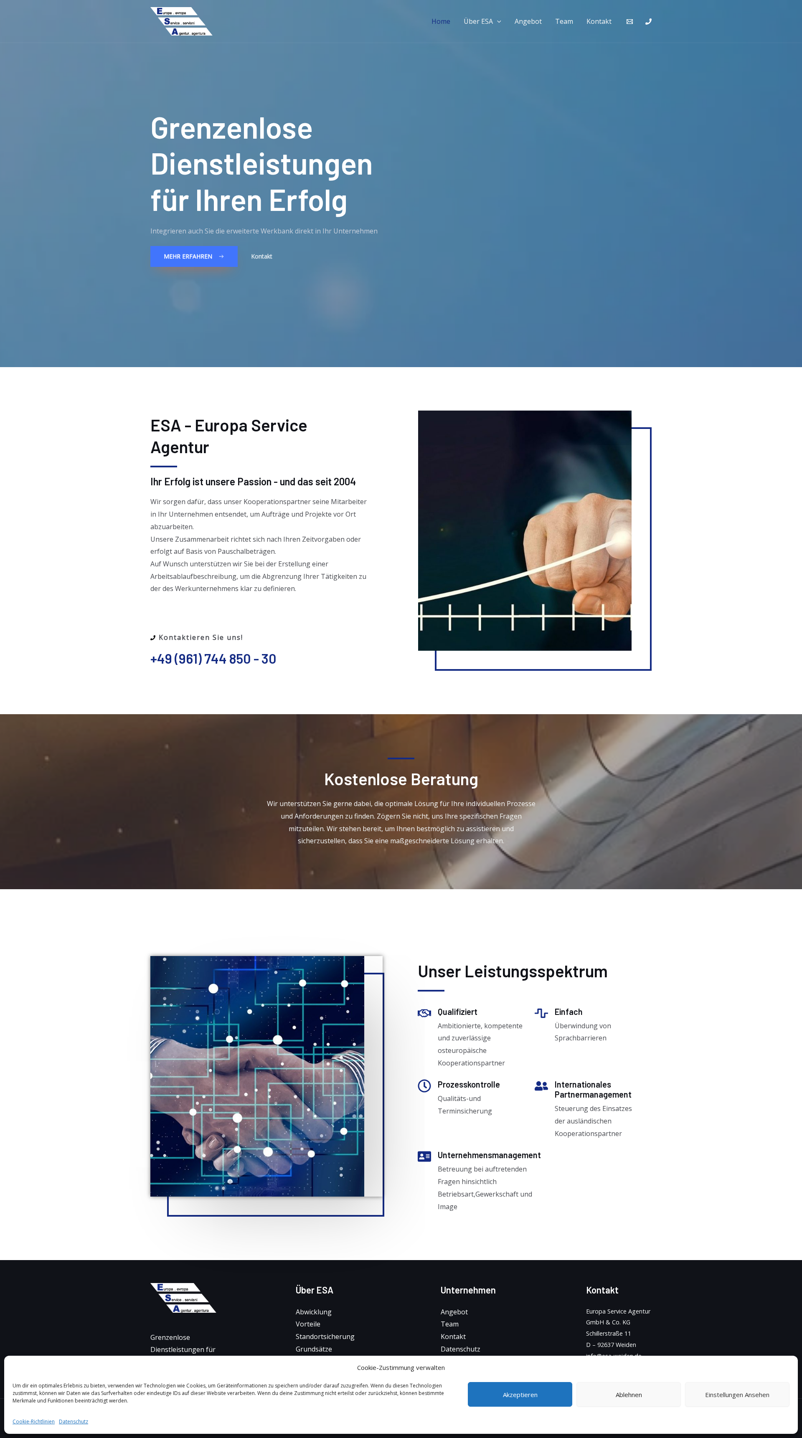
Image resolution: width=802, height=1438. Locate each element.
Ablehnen (629, 1394)
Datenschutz (73, 1421)
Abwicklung (314, 1311)
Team (564, 21)
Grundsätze (314, 1349)
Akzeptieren (520, 1394)
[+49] (648, 21)
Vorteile (308, 1324)
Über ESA (478, 21)
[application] (497, 21)
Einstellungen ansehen (737, 1394)
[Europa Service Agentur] (181, 20)
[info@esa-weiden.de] (630, 21)
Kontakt (599, 21)
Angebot (528, 21)
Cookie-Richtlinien (34, 1421)
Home (440, 21)
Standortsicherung (325, 1336)
